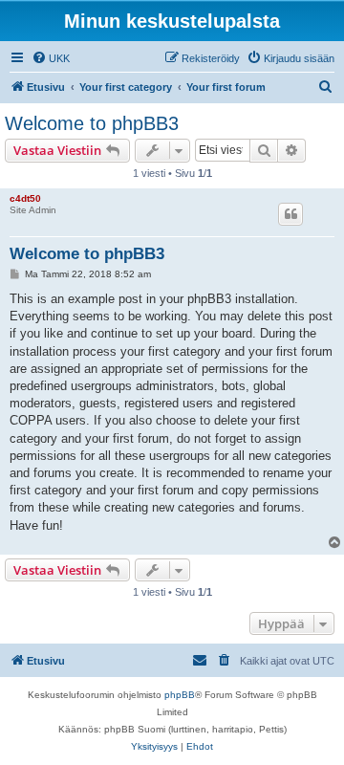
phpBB (179, 694)
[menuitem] (51, 58)
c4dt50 (25, 198)
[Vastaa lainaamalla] (290, 214)
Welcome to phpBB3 (92, 123)
